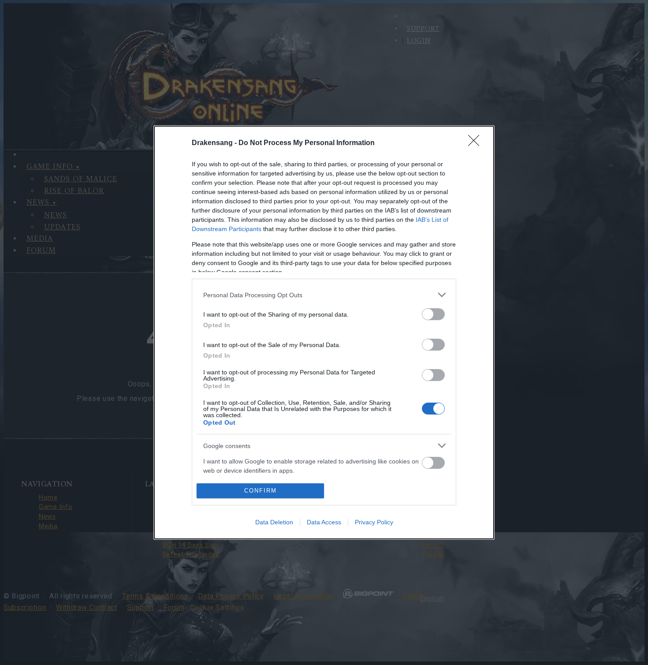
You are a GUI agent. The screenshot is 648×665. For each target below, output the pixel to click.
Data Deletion (274, 522)
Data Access (324, 522)
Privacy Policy (374, 522)
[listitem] (324, 294)
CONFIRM (260, 490)
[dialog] (324, 332)
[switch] (433, 314)
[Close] (476, 143)
